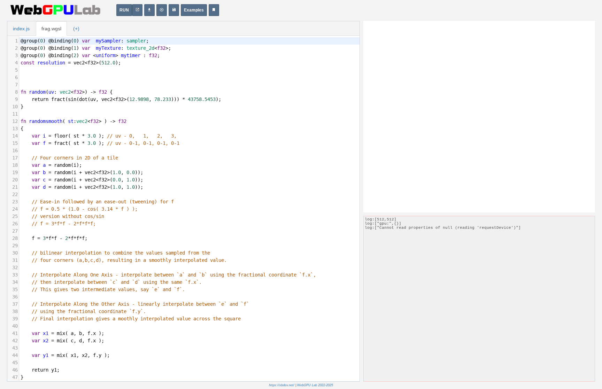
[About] (214, 10)
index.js (21, 28)
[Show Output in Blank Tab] (137, 10)
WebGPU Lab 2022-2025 (315, 385)
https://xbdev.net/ (281, 385)
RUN (124, 10)
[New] (161, 10)
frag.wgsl (51, 28)
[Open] (174, 10)
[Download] (149, 10)
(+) (76, 28)
